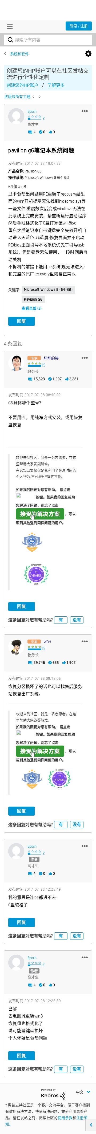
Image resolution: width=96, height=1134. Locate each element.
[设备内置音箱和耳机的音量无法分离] (33, 96)
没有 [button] (77, 620)
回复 (21, 321)
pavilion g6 (33, 299)
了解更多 (56, 85)
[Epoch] (16, 116)
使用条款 (65, 1117)
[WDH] (16, 647)
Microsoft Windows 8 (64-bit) (48, 289)
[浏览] (8, 26)
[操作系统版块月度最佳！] (39, 96)
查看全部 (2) (32, 308)
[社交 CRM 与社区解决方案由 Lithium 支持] (53, 1094)
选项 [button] (88, 53)
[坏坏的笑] (16, 363)
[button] (84, 111)
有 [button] (61, 620)
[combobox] (48, 39)
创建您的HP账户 (22, 85)
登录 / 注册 (79, 26)
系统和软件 (19, 53)
